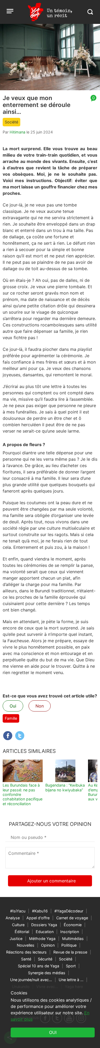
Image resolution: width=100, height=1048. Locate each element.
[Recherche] (90, 11)
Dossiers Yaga (44, 924)
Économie (73, 924)
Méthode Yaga (42, 938)
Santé (26, 959)
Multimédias (73, 938)
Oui (13, 706)
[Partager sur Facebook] (8, 736)
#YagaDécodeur (68, 911)
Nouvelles (25, 945)
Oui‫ (53, 1032)
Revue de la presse (70, 952)
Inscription (69, 931)
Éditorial (22, 931)
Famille (11, 718)
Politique (69, 945)
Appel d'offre (38, 918)
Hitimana (17, 132)
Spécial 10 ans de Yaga (38, 966)
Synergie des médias (46, 973)
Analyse (13, 918)
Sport (71, 966)
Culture (18, 924)
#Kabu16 (40, 911)
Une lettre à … (71, 979)
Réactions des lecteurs (26, 952)
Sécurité (45, 959)
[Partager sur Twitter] (20, 736)
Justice (16, 938)
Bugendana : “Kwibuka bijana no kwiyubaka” (65, 787)
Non (39, 706)
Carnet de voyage (72, 918)
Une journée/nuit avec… (31, 979)
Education (45, 931)
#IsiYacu (17, 911)
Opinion (48, 945)
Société (11, 122)
